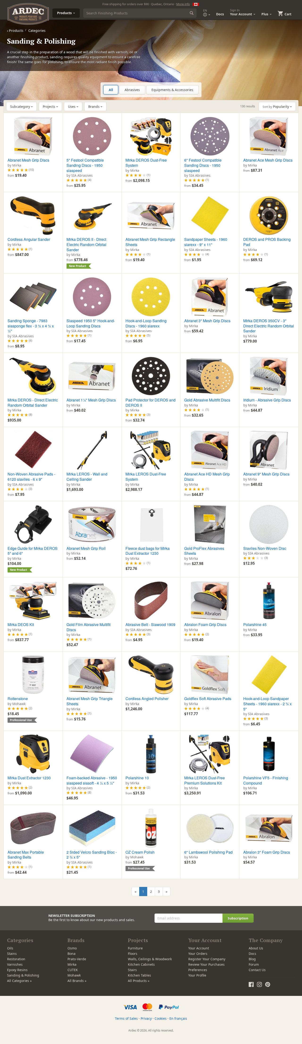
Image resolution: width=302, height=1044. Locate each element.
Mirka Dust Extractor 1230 (29, 778)
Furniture (135, 948)
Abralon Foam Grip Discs (205, 624)
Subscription (238, 918)
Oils (10, 948)
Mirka (71, 964)
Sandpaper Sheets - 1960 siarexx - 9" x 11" (205, 242)
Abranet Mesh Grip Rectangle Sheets (150, 242)
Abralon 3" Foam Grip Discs (266, 852)
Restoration (16, 959)
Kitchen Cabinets (141, 964)
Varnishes (15, 964)
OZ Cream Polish (140, 852)
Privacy (146, 1018)
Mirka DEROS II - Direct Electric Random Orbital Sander (86, 244)
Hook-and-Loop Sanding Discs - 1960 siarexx (146, 323)
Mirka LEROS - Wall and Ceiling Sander (87, 476)
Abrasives (132, 90)
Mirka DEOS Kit (21, 624)
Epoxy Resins (17, 970)
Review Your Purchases (206, 964)
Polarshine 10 (137, 778)
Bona (71, 953)
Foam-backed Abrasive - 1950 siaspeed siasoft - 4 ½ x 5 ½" (92, 780)
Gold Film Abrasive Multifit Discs (88, 627)
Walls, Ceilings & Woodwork (150, 959)
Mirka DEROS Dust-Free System (146, 162)
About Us (256, 948)
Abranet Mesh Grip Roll (86, 548)
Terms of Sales (126, 1018)
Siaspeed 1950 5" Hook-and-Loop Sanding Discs (91, 323)
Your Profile (197, 975)
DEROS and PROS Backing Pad (267, 242)
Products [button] (65, 13)
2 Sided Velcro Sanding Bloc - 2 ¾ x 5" (92, 854)
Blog (252, 959)
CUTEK (72, 970)
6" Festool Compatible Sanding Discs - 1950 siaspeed (203, 165)
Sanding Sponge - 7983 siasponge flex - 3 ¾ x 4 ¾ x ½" (31, 326)
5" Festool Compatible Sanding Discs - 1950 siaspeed (85, 165)
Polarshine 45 (255, 624)
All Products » (138, 980)
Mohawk (74, 975)
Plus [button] (265, 14)
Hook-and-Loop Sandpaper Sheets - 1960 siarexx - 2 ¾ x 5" (267, 703)
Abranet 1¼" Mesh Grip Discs (91, 400)
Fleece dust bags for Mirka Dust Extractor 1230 (148, 551)
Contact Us (257, 970)
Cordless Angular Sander (29, 239)
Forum (254, 964)
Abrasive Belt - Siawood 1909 (150, 624)
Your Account (198, 948)
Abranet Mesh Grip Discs (28, 160)
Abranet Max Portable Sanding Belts (26, 854)
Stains (12, 953)
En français (178, 1018)
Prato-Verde (76, 959)
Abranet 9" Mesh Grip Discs (266, 474)
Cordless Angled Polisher (147, 698)
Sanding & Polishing (23, 975)
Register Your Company (206, 959)
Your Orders (197, 953)
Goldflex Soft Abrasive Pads (207, 698)
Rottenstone (18, 698)
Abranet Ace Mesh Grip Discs (268, 160)
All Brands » (76, 980)
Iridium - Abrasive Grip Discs (267, 400)
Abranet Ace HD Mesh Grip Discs (207, 476)
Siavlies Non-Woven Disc (264, 548)
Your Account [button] (241, 12)
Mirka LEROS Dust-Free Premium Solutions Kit (204, 780)
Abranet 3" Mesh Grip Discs (207, 320)
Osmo (72, 948)
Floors (132, 953)
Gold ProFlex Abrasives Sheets (204, 551)
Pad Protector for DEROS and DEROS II (151, 402)
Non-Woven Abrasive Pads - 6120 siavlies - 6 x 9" (31, 476)
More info (183, 4)
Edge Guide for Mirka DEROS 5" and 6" (33, 551)
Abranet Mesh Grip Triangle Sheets (90, 701)
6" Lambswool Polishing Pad (208, 852)
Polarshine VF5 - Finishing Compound (265, 780)
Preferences (197, 970)
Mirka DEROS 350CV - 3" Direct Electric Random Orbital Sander (268, 326)
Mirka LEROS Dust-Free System (146, 476)
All (111, 90)
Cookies (161, 1018)
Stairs (132, 970)
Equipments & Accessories (172, 90)
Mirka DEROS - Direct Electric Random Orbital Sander (33, 402)
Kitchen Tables (139, 975)
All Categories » (19, 980)
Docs (220, 14)
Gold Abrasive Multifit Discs (207, 400)
